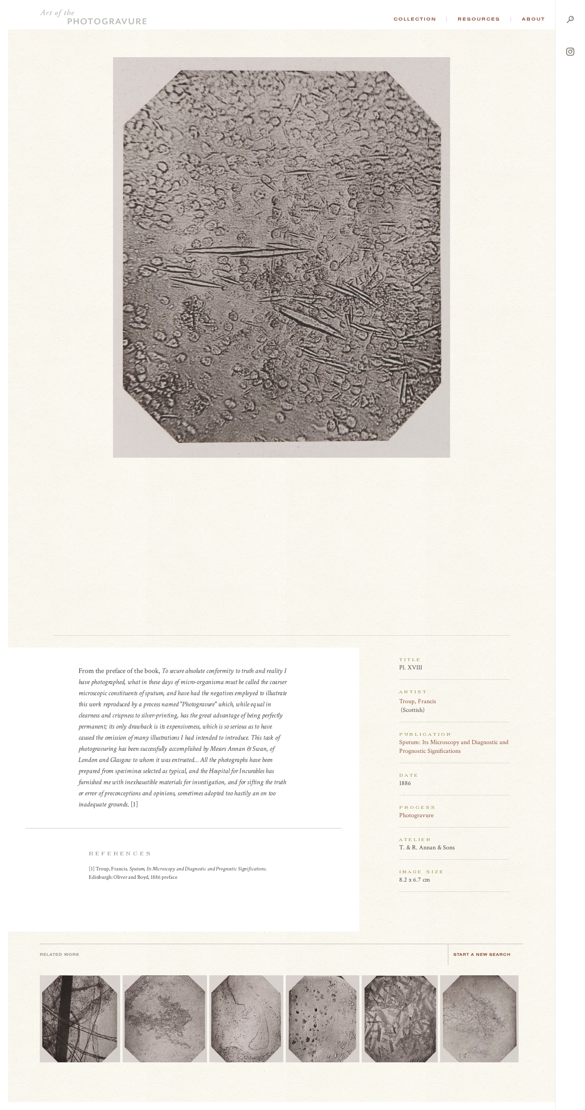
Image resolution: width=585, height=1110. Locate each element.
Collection (415, 19)
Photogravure (416, 815)
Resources (479, 19)
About (533, 19)
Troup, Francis (417, 701)
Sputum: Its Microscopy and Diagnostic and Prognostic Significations (454, 746)
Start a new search (482, 954)
